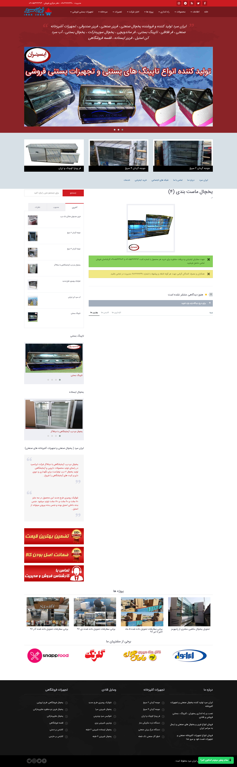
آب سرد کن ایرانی (74, 297)
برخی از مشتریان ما (118, 641)
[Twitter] (39, 760)
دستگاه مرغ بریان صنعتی (149, 730)
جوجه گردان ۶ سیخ (73, 232)
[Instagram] (34, 760)
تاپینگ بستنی (75, 313)
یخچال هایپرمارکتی (55, 716)
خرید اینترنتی (141, 180)
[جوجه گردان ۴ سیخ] (118, 155)
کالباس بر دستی (56, 730)
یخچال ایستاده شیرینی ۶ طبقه (99, 730)
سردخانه (104, 12)
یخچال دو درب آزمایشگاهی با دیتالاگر (67, 265)
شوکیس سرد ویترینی (103, 716)
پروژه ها (149, 12)
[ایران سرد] (38, 11)
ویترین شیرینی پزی (103, 723)
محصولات (180, 12)
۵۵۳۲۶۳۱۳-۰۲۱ (35, 3)
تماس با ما (178, 180)
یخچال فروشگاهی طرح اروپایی (50, 702)
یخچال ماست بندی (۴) (190, 192)
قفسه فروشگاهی (56, 723)
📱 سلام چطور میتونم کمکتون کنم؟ (216, 760)
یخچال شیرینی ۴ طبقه (102, 736)
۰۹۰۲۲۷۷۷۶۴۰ (67, 3)
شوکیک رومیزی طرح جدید (71, 281)
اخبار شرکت (133, 12)
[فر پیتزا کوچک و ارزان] (54, 155)
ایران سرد (203, 180)
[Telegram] (29, 760)
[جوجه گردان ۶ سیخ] (183, 155)
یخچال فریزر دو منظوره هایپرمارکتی (48, 709)
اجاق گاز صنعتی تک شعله (149, 736)
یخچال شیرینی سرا (103, 709)
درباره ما (190, 180)
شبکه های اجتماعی (160, 180)
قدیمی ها (105, 312)
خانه (206, 12)
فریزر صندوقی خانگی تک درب (70, 216)
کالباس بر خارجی (56, 736)
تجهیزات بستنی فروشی (82, 12)
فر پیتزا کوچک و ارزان (150, 716)
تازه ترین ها (116, 312)
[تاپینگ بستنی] (118, 86)
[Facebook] (44, 760)
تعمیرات (118, 12)
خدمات (127, 180)
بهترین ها (94, 312)
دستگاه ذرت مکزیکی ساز (149, 723)
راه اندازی (164, 12)
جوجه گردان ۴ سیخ (73, 248)
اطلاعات (195, 12)
